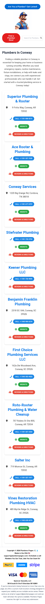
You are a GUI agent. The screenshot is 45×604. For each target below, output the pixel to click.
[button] (22, 6)
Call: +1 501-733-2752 (23, 239)
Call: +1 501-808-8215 (23, 119)
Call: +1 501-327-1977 (23, 478)
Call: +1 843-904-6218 (23, 322)
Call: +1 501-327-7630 (23, 158)
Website (23, 126)
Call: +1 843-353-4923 (23, 377)
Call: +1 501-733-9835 (23, 279)
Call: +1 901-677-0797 (23, 204)
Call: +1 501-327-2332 (23, 432)
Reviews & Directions (23, 134)
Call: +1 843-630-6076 (23, 520)
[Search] (41, 38)
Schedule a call (35, 556)
